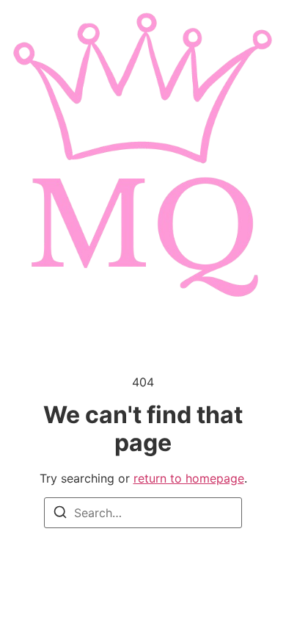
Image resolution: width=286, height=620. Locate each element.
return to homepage (188, 478)
